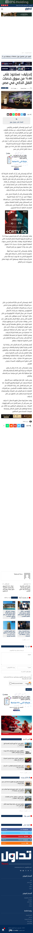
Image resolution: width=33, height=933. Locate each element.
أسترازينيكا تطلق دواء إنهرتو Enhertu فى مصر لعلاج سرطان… (13, 782)
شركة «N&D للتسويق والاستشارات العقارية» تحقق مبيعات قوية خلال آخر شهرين (8, 588)
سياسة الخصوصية (28, 919)
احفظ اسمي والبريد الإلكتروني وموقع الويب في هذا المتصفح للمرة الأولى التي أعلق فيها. (17, 677)
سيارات (30, 888)
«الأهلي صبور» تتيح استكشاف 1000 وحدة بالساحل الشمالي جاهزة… (14, 751)
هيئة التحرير (29, 923)
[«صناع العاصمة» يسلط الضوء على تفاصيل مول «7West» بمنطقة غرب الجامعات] (24, 625)
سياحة (30, 886)
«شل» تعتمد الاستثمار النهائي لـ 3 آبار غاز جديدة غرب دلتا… (14, 766)
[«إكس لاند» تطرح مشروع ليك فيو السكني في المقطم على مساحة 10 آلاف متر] (28, 791)
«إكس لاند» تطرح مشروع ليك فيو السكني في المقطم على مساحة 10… (13, 790)
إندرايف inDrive (25, 421)
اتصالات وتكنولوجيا (26, 602)
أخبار (7, 88)
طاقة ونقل (3, 88)
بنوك (31, 884)
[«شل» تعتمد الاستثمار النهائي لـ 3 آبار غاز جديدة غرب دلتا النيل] (28, 767)
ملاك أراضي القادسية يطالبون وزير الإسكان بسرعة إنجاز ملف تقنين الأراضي (24, 588)
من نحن (30, 917)
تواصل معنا (29, 921)
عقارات (28, 621)
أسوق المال (29, 882)
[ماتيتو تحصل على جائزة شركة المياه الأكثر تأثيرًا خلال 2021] (28, 805)
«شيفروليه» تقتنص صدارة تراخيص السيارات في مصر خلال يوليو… (13, 759)
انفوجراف (30, 900)
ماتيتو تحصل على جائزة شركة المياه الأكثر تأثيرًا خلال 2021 (14, 804)
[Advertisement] (16, 34)
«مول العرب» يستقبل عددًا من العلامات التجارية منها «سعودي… (14, 797)
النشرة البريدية (29, 915)
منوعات (30, 906)
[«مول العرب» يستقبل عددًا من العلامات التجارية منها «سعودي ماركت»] (28, 798)
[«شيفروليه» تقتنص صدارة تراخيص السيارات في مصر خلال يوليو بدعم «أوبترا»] (28, 760)
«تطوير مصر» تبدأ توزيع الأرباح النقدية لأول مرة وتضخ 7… (14, 744)
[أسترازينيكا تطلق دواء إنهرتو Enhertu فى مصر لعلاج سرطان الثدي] (28, 783)
